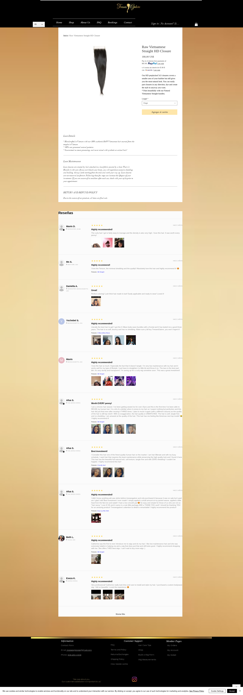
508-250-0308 (74, 655)
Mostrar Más (120, 614)
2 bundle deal (101, 465)
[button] (71, 22)
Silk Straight (100, 272)
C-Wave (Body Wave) (103, 333)
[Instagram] (134, 679)
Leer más (160, 63)
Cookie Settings (217, 691)
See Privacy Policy (196, 691)
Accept (232, 691)
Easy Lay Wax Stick (103, 511)
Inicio (65, 36)
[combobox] (159, 103)
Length (145, 99)
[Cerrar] (239, 691)
